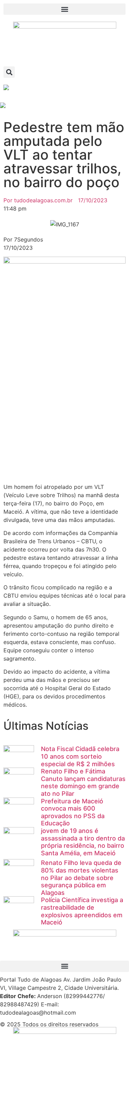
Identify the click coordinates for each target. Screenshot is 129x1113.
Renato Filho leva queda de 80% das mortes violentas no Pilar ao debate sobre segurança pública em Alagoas (81, 877)
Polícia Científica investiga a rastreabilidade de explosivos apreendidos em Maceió (82, 911)
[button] (64, 9)
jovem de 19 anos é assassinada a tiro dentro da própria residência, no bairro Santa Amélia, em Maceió (83, 842)
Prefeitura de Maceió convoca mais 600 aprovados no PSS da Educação (73, 812)
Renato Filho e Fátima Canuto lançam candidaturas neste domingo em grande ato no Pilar (83, 782)
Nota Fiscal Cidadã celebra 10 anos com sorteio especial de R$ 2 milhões (80, 756)
